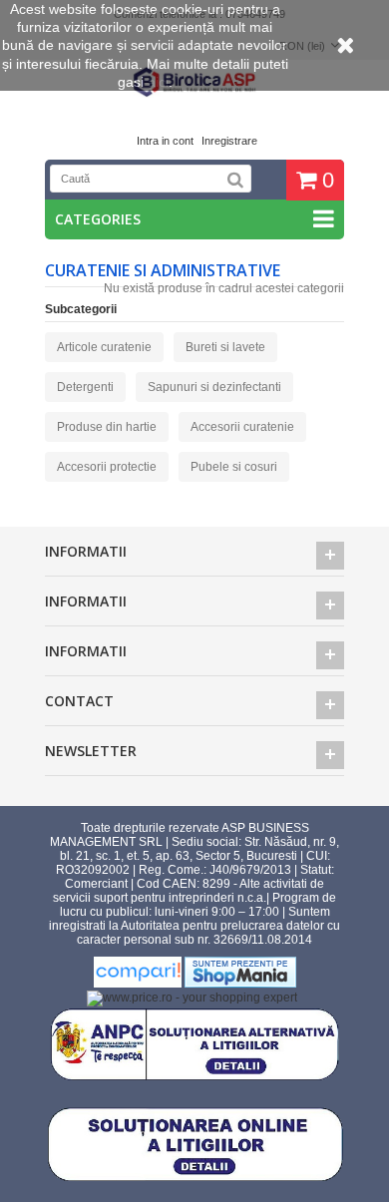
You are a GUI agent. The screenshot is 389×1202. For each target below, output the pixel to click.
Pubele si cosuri (234, 467)
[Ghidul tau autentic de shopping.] (139, 984)
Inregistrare (229, 141)
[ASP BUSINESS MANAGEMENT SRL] (194, 94)
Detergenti (85, 387)
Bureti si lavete (225, 347)
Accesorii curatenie (242, 427)
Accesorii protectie (107, 467)
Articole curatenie (104, 347)
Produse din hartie (107, 427)
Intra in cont (165, 141)
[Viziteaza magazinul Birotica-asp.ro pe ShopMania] (240, 984)
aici (158, 82)
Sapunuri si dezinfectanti (214, 387)
